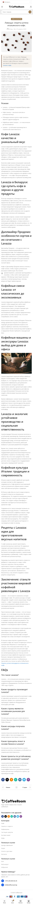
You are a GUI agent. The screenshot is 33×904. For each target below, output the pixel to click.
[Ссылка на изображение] (13, 801)
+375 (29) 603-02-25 (11, 881)
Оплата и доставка (6, 851)
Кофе (2, 823)
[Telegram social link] (24, 779)
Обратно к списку (16, 787)
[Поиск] (30, 11)
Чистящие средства (7, 832)
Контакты (4, 854)
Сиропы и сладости (7, 826)
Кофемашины (5, 829)
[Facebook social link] (3, 779)
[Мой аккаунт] (31, 6)
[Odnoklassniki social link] (11, 779)
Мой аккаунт (5, 864)
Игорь (11, 29)
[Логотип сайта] (16, 6)
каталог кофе (7, 65)
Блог (2, 861)
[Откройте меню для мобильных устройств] (2, 6)
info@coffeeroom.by (11, 885)
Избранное (4, 867)
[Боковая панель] (2, 273)
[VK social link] (20, 779)
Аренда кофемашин (7, 845)
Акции (3, 848)
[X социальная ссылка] (7, 779)
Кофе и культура (16, 19)
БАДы (3, 838)
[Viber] (28, 779)
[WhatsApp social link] (15, 779)
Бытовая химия (5, 835)
